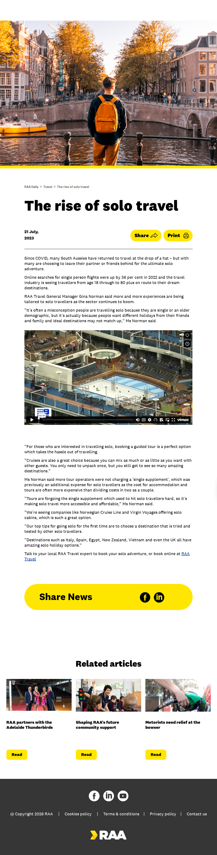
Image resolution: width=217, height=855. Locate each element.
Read (17, 754)
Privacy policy (163, 814)
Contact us (197, 814)
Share (142, 235)
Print (174, 235)
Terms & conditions (121, 814)
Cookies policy (78, 814)
